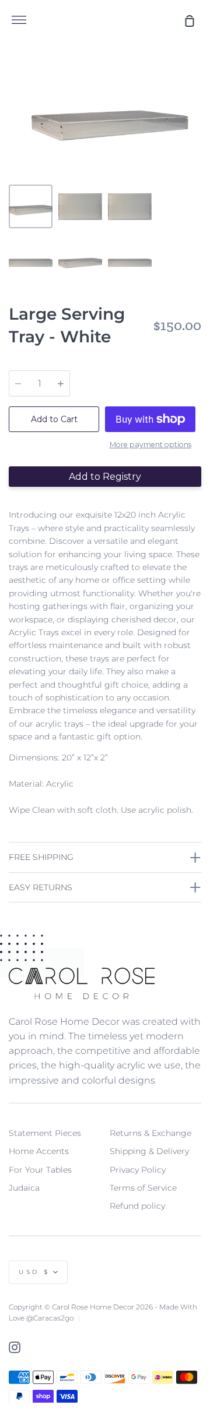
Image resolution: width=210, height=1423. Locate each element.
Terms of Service (143, 1188)
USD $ (34, 1272)
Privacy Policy (138, 1169)
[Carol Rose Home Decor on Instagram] (14, 1347)
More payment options (150, 444)
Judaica (24, 1188)
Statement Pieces (45, 1133)
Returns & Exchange (150, 1133)
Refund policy (137, 1206)
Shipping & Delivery (149, 1151)
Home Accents (39, 1151)
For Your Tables (40, 1169)
